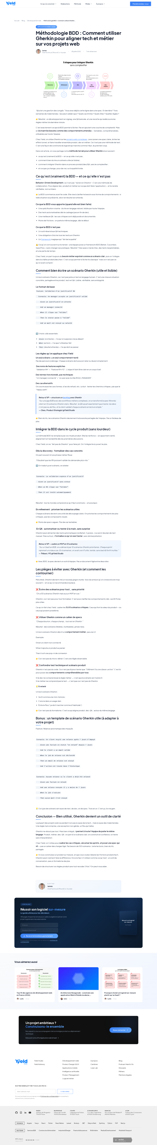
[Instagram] (21, 1112)
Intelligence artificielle (70, 1071)
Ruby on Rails (92, 1123)
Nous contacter (119, 1030)
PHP (116, 1123)
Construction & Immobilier (47, 1130)
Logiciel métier (68, 1078)
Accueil (16, 20)
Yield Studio (38, 1061)
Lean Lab (94, 1068)
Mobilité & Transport (125, 1130)
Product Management (70, 1075)
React (43, 1123)
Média (87, 4)
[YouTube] (30, 1112)
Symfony (102, 1123)
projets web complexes (76, 139)
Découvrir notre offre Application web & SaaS (41, 1038)
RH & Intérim (94, 1130)
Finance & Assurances (80, 1130)
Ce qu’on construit (47, 4)
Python (110, 1123)
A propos (94, 1061)
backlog (66, 397)
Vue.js (37, 1123)
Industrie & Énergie (64, 1130)
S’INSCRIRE (65, 1091)
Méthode (77, 4)
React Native (60, 1123)
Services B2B (31, 1130)
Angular (29, 1123)
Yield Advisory (39, 1064)
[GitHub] (16, 1112)
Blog (23, 20)
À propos (99, 4)
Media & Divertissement (108, 1130)
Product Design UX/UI (70, 1064)
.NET (83, 1123)
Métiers (122, 1071)
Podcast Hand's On (126, 1064)
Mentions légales (125, 1075)
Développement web (34, 20)
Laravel (69, 1123)
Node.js (76, 1123)
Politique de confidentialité (49, 1096)
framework (46, 239)
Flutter (50, 1123)
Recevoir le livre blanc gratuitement (39, 936)
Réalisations (65, 4)
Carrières (94, 1064)
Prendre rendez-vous (140, 4)
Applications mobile (69, 1068)
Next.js (123, 1123)
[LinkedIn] (25, 1112)
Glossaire (122, 1068)
